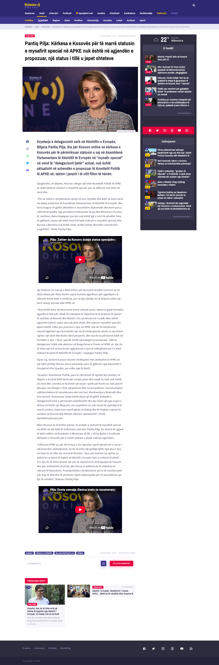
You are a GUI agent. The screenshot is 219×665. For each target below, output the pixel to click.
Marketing (65, 648)
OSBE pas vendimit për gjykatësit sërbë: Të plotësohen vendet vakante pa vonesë (168, 91)
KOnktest (114, 13)
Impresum (39, 648)
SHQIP (174, 13)
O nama (26, 648)
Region (56, 20)
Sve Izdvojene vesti (181, 216)
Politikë (45, 27)
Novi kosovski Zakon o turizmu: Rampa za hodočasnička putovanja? (168, 163)
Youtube (179, 130)
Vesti (41, 13)
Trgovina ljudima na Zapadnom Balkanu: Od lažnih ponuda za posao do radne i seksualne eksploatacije (168, 195)
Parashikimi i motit (168, 39)
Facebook (150, 130)
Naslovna (30, 13)
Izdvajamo (168, 141)
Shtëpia (28, 27)
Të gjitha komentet (121, 563)
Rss (186, 130)
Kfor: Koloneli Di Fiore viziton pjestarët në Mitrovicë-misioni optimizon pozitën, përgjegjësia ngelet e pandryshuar (168, 70)
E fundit (168, 48)
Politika (29, 20)
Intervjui (53, 13)
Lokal (119, 20)
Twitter (157, 130)
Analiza (101, 13)
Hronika (107, 20)
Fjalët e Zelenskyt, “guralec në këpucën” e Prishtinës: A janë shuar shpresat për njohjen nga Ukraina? (168, 174)
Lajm (37, 27)
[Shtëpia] (32, 5)
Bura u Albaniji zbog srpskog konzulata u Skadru (168, 184)
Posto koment (103, 563)
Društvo (78, 20)
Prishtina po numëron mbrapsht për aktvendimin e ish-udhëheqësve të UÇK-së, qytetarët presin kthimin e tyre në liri (168, 102)
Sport (142, 20)
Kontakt (52, 648)
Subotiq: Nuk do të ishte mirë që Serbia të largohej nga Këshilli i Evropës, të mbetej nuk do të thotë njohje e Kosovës (45, 606)
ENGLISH (161, 13)
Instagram (164, 130)
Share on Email (27, 170)
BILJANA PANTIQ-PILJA (65, 553)
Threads (172, 130)
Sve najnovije (184, 113)
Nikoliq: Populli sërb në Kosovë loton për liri (168, 59)
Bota (67, 20)
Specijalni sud (86, 13)
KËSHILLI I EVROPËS (44, 553)
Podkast (67, 13)
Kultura (131, 20)
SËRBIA (80, 553)
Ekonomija (92, 20)
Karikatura (129, 13)
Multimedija (146, 13)
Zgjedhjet (43, 20)
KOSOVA (29, 553)
